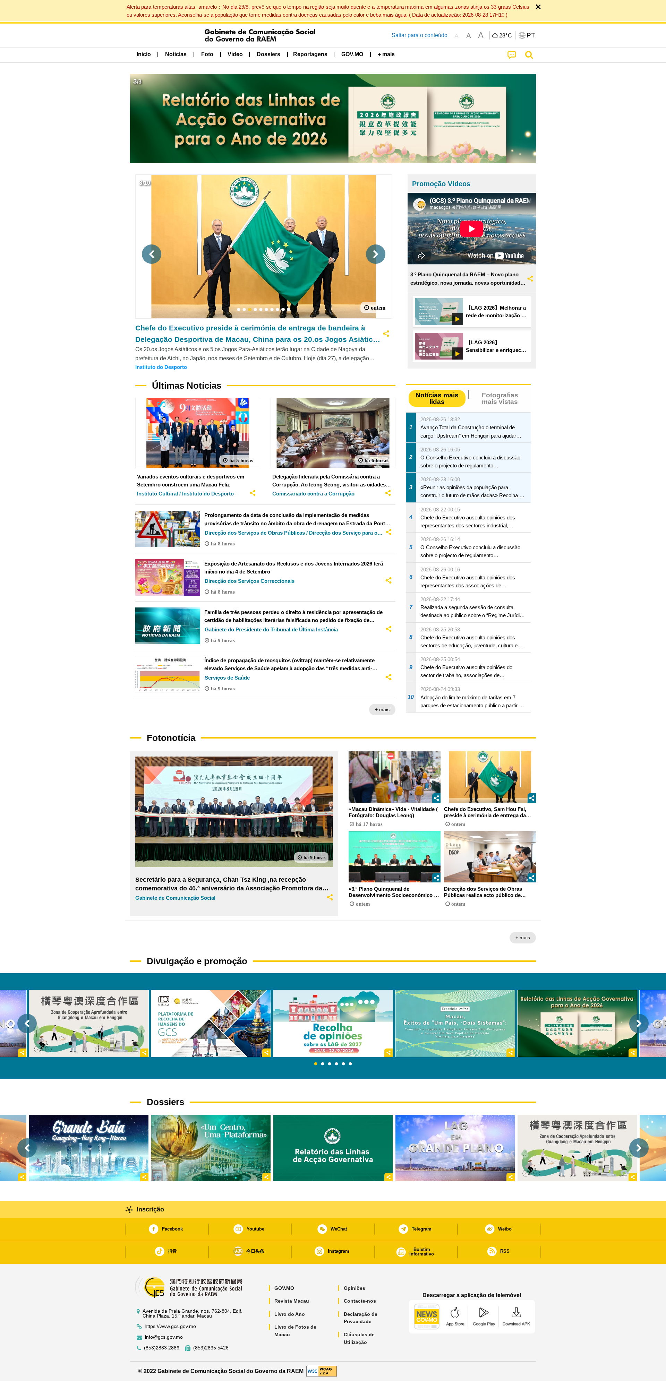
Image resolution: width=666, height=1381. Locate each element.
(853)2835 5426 (211, 1347)
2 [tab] (322, 1064)
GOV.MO (284, 1288)
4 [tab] (336, 1064)
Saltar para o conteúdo (419, 35)
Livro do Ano (289, 1314)
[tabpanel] (333, 1023)
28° (505, 35)
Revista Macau (291, 1301)
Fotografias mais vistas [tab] (500, 398)
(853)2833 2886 (161, 1347)
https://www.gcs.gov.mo (170, 1326)
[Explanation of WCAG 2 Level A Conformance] (321, 1371)
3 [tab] (329, 1064)
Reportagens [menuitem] (310, 54)
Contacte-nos (360, 1301)
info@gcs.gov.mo (164, 1337)
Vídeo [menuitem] (235, 54)
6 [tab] (350, 1064)
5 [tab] (343, 1064)
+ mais (382, 709)
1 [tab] (315, 1064)
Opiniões (354, 1288)
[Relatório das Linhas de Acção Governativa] (333, 1148)
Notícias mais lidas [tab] (437, 398)
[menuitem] (176, 54)
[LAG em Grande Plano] (455, 1148)
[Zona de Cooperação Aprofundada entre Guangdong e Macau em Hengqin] (577, 1148)
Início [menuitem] (144, 54)
